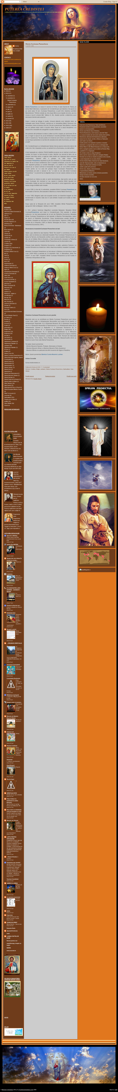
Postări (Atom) (37, 378)
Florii (5, 255)
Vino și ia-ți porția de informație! (19, 668)
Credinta (6, 243)
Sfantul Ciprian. (8, 367)
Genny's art (10, 732)
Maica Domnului (8, 285)
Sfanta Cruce (8, 353)
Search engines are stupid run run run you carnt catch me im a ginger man (14, 815)
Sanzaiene (7, 337)
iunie (8, 111)
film (5, 253)
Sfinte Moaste (8, 383)
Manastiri (6, 287)
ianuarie (9, 118)
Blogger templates (7, 1089)
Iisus (5, 261)
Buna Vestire (7, 229)
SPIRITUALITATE (12, 793)
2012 (7, 120)
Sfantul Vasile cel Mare (10, 381)
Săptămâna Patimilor (10, 347)
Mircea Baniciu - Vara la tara (14, 924)
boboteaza (7, 223)
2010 (7, 125)
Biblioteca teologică (13, 695)
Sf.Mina (6, 351)
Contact (9, 858)
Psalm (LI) (18, 562)
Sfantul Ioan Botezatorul (11, 373)
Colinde (6, 237)
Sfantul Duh (7, 369)
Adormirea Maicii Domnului (11, 211)
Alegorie (18, 767)
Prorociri (6, 323)
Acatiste (6, 209)
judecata (6, 283)
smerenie (6, 395)
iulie (8, 109)
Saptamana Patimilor (10, 343)
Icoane (6, 259)
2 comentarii (46, 367)
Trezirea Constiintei (12, 879)
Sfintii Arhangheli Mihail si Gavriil (13, 389)
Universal (9, 759)
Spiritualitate (7, 397)
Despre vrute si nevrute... (14, 702)
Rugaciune (7, 331)
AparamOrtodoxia (12, 931)
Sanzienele (7, 339)
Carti (5, 231)
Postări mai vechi (71, 376)
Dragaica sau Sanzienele (11, 247)
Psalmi (6, 325)
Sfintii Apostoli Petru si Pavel (12, 387)
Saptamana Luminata (10, 341)
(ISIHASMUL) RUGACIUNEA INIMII (17, 436)
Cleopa (6, 233)
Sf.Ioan (6, 349)
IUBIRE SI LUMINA (12, 883)
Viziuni (6, 405)
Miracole (6, 299)
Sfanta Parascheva (31, 107)
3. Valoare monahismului (13, 761)
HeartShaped (11, 765)
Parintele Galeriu (8, 307)
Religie (6, 329)
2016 (7, 91)
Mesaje (6, 297)
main (8, 933)
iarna (5, 257)
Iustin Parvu (7, 277)
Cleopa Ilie (7, 235)
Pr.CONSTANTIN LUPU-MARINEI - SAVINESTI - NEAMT (14, 589)
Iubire (5, 275)
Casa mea (10, 915)
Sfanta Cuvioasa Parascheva (12, 355)
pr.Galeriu (7, 317)
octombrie (10, 98)
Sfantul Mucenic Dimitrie (11, 375)
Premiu (6, 319)
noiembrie (10, 95)
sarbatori (6, 345)
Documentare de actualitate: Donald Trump (19, 707)
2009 (7, 127)
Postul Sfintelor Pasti (10, 315)
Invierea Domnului (9, 273)
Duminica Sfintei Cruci (10, 251)
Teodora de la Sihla (9, 399)
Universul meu (11, 612)
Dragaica (6, 245)
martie (9, 116)
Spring (17, 733)
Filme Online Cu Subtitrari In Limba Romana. (12, 800)
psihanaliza (7, 327)
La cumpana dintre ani (18, 595)
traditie (6, 401)
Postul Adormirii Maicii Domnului (13, 311)
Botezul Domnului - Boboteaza (12, 225)
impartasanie (7, 263)
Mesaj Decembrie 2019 (18, 632)
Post (5, 309)
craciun (6, 241)
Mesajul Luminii (11, 629)
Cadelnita (9, 574)
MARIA (9, 948)
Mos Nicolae (7, 301)
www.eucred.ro (11, 950)
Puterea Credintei (24, 9)
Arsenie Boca (8, 219)
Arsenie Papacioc (9, 221)
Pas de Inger (10, 779)
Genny (17, 46)
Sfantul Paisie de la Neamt (11, 379)
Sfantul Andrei (8, 363)
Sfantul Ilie (7, 371)
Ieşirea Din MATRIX (12, 544)
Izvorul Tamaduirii (9, 281)
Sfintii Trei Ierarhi (9, 393)
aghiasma (7, 213)
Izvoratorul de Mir (9, 279)
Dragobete (7, 249)
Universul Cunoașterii (13, 664)
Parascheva (36, 160)
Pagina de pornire (50, 376)
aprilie (9, 114)
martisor (6, 291)
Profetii (6, 321)
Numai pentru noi (12, 940)
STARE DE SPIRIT (12, 922)
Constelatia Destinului (13, 678)
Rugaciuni (7, 333)
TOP (116, 1089)
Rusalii (6, 335)
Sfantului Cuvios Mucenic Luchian (52, 354)
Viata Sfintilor (7, 403)
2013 (7, 93)
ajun (5, 215)
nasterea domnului (9, 303)
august (9, 107)
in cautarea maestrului (13, 897)
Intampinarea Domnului (10, 271)
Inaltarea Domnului (9, 265)
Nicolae (6, 305)
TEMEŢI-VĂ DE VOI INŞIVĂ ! (19, 886)
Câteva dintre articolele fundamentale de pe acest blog (14, 539)
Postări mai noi (29, 376)
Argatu (6, 217)
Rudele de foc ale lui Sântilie (14, 794)
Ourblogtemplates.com (26, 1089)
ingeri (5, 269)
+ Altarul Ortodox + (12, 857)
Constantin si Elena (9, 239)
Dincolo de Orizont (12, 820)
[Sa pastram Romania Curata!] (11, 1007)
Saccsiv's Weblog (12, 535)
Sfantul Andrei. (8, 365)
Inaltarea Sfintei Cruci (10, 267)
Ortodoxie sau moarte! (13, 862)
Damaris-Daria (11, 928)
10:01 (38, 367)
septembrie (10, 104)
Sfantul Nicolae (8, 377)
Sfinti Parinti (7, 385)
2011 (7, 123)
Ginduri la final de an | (13, 605)
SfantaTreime (8, 361)
